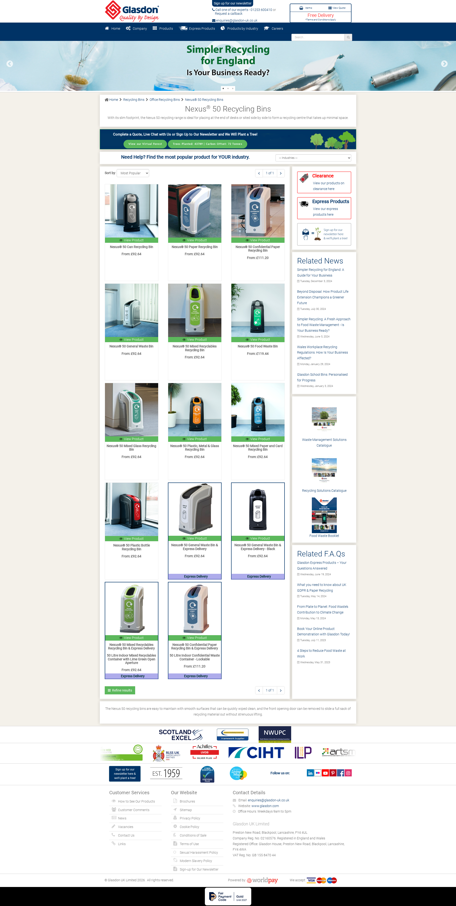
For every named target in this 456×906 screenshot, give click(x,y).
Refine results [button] (121, 690)
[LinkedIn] (310, 772)
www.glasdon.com (265, 806)
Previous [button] (8, 62)
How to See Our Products (136, 801)
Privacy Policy (190, 818)
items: (309, 8)
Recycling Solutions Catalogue (324, 490)
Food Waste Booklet (324, 536)
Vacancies (125, 827)
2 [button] (228, 88)
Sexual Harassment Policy (199, 852)
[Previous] (259, 173)
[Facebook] (340, 772)
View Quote (339, 8)
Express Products (201, 28)
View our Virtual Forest (145, 144)
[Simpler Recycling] (228, 62)
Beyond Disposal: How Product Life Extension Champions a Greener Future (322, 297)
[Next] (281, 173)
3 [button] (232, 88)
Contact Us (126, 835)
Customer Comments (133, 810)
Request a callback (227, 13)
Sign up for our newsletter (233, 3)
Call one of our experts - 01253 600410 (243, 10)
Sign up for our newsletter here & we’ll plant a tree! (125, 774)
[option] (228, 62)
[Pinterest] (332, 772)
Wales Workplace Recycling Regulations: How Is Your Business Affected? (322, 352)
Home (115, 28)
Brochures (187, 801)
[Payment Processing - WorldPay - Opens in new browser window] (262, 880)
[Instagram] (348, 772)
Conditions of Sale (193, 835)
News (122, 818)
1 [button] (223, 88)
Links (122, 844)
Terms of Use (189, 844)
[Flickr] (317, 772)
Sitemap (186, 810)
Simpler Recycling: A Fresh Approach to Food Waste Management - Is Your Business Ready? (324, 324)
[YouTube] (325, 772)
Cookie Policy (189, 827)
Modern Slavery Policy (196, 861)
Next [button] (443, 62)
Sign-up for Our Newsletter (199, 869)
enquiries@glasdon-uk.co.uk (236, 20)
